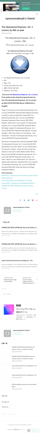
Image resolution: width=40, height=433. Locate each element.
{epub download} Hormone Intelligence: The (17, 260)
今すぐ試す (25, 8)
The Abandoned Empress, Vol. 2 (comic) (24, 94)
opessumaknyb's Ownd (20, 18)
